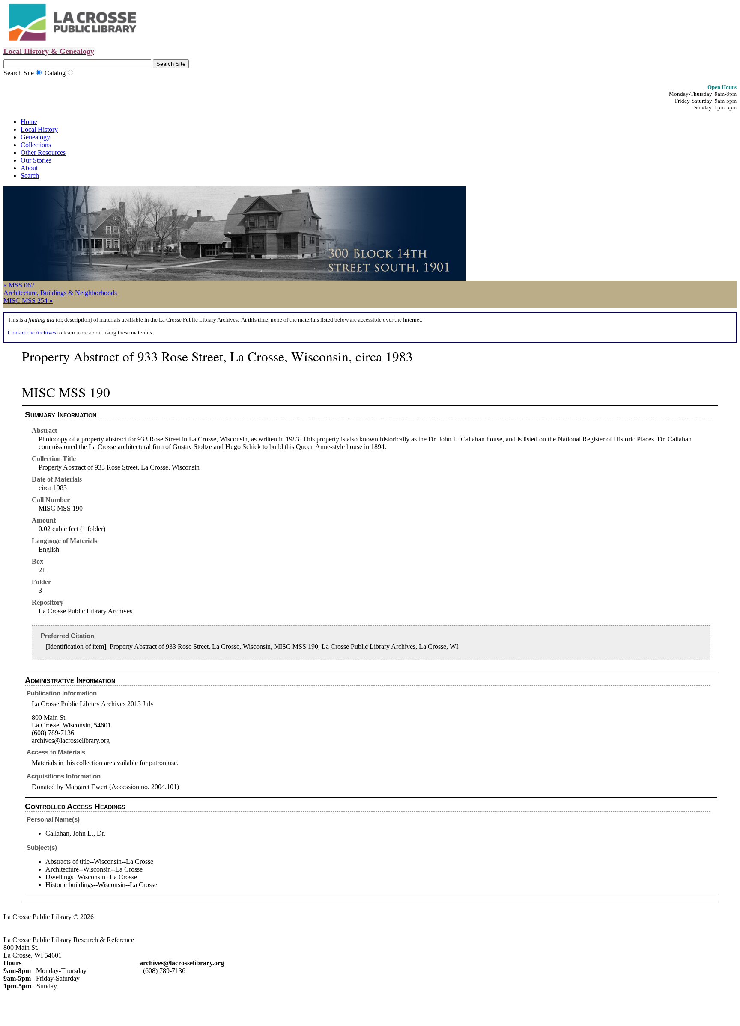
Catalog (55, 73)
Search (30, 175)
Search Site (18, 73)
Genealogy (35, 137)
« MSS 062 (18, 285)
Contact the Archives (32, 332)
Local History (39, 129)
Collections (36, 144)
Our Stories (36, 160)
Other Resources (43, 152)
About (29, 167)
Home (29, 121)
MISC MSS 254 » (28, 300)
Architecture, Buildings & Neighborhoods (60, 292)
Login (114, 916)
